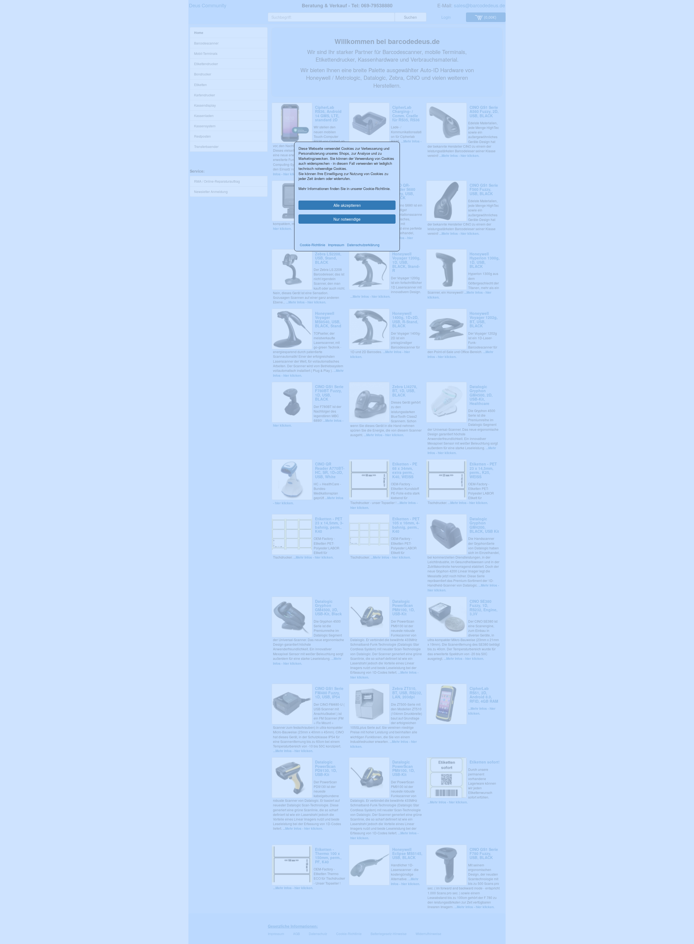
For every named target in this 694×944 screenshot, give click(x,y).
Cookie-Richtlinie (312, 244)
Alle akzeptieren (347, 205)
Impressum (336, 244)
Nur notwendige (347, 219)
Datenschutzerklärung (363, 244)
